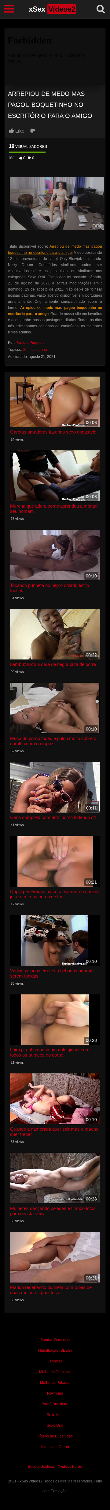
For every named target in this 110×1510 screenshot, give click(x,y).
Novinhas (55, 1393)
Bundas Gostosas (55, 1340)
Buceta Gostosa (41, 1466)
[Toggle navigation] (9, 9)
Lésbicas (55, 1361)
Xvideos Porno (70, 1466)
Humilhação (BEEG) (55, 1350)
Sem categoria (35, 349)
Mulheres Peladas (55, 1382)
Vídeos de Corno (55, 1447)
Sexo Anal (55, 1415)
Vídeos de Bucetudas (55, 1436)
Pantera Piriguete (30, 342)
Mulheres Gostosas (55, 1372)
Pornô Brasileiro (55, 1404)
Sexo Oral (55, 1425)
